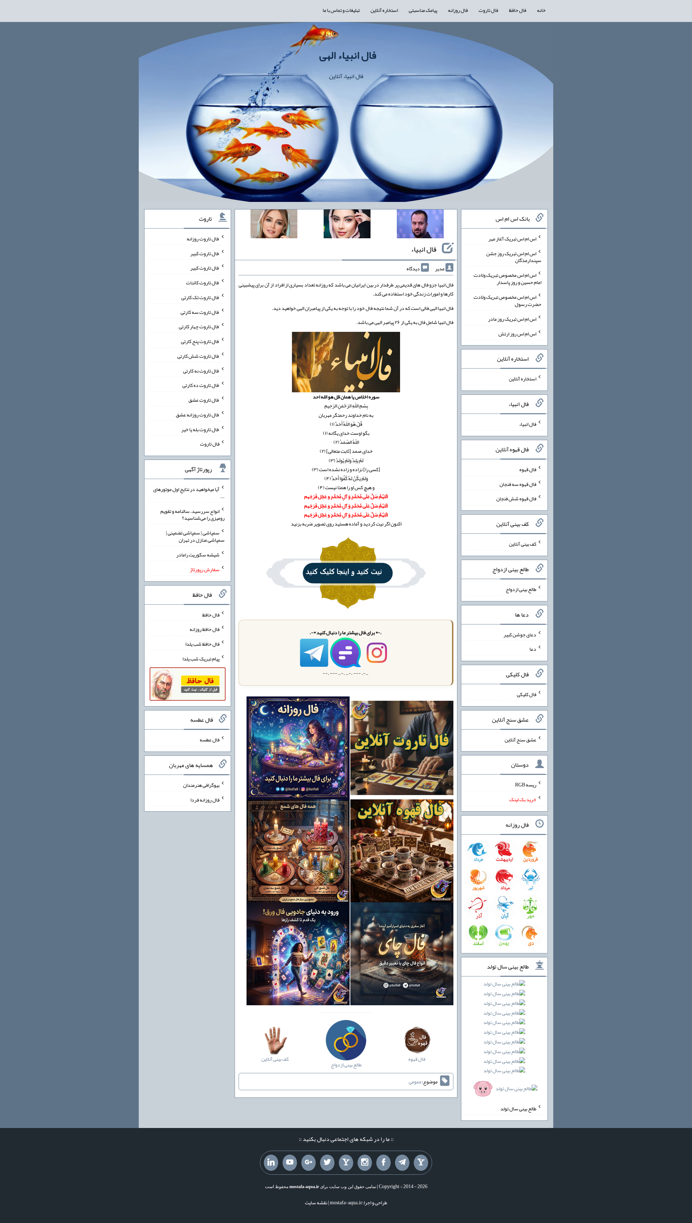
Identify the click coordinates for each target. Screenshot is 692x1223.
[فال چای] (401, 955)
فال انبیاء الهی (347, 55)
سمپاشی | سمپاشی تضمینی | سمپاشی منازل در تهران (195, 536)
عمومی (415, 1082)
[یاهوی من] (421, 1163)
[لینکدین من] (271, 1163)
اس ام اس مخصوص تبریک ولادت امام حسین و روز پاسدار (507, 278)
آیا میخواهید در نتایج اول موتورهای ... (189, 492)
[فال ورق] (298, 955)
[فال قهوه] (401, 852)
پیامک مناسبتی (423, 10)
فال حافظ (517, 10)
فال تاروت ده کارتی (200, 385)
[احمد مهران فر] (420, 225)
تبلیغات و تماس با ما (341, 10)
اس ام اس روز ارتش (517, 333)
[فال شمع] (298, 852)
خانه (541, 10)
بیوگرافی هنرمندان (201, 785)
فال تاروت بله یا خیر (200, 429)
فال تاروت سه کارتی (200, 312)
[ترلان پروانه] (347, 225)
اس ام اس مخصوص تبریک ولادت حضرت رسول (507, 300)
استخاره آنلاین (384, 10)
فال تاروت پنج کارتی (200, 341)
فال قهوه (527, 469)
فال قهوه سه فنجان (518, 484)
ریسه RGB (525, 785)
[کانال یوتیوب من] (290, 1163)
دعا (532, 649)
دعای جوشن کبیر (520, 634)
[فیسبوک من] (383, 1163)
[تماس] (346, 1163)
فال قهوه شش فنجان (516, 498)
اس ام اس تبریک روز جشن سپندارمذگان (513, 256)
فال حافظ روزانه (204, 629)
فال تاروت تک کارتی (200, 297)
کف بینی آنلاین (522, 544)
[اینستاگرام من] (365, 1163)
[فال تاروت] (401, 749)
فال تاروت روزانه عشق (197, 415)
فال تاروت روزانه (203, 239)
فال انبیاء (423, 249)
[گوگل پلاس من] (308, 1163)
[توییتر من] (327, 1163)
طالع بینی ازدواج (521, 589)
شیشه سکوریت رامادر (197, 555)
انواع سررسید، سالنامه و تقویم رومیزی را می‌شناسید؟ (192, 514)
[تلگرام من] (402, 1163)
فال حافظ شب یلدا (202, 644)
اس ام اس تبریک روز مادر (512, 319)
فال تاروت (488, 10)
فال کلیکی (526, 694)
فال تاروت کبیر (204, 253)
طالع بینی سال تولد (518, 1109)
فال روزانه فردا (204, 799)
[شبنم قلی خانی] (273, 225)
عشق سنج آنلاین (520, 739)
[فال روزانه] (298, 749)
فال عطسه (209, 740)
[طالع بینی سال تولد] (504, 1038)
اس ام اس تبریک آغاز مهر (512, 239)
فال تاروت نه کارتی (201, 370)
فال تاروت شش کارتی (198, 356)
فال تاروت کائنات (202, 282)
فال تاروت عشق (203, 400)
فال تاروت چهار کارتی (199, 326)
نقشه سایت (316, 1202)
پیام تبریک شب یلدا (200, 659)
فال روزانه (458, 10)
